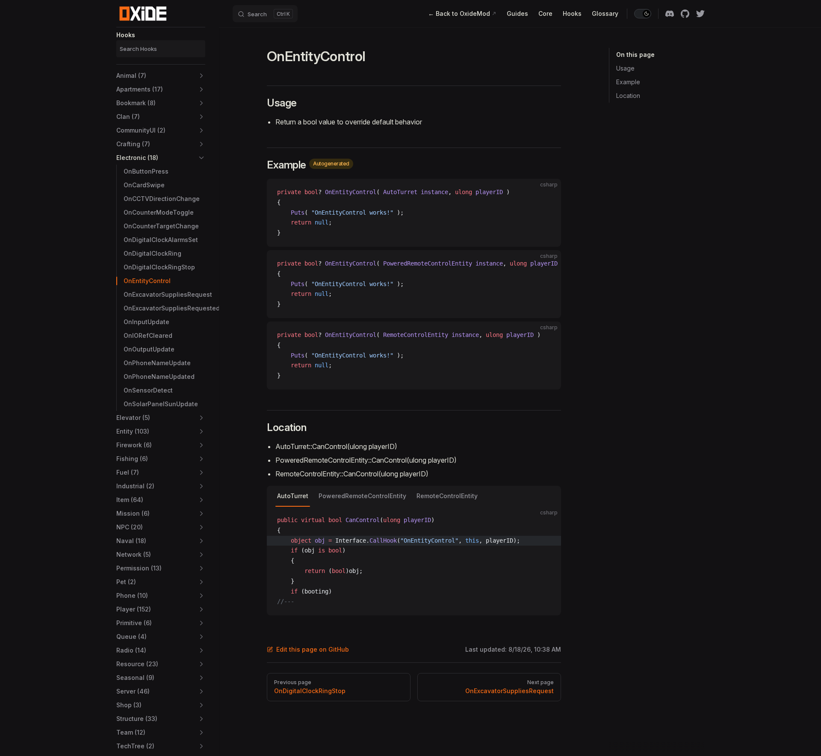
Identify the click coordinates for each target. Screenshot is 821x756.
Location (628, 95)
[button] (160, 76)
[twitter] (700, 13)
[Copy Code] (547, 192)
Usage (625, 68)
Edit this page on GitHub (312, 649)
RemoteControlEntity (447, 495)
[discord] (669, 13)
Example (628, 82)
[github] (685, 13)
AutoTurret (292, 495)
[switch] (642, 13)
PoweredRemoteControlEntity (362, 495)
